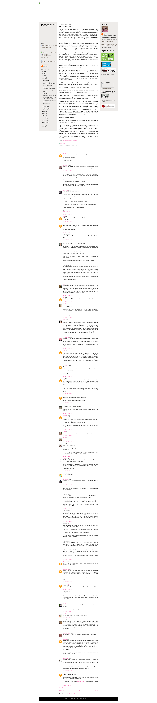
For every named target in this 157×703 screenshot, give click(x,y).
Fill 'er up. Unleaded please (49, 90)
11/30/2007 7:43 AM (67, 637)
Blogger (64, 673)
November (45, 82)
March (44, 118)
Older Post (96, 690)
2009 (43, 75)
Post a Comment (62, 687)
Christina (65, 561)
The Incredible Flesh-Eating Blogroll (107, 75)
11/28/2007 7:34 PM (67, 601)
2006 (43, 125)
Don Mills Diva (66, 479)
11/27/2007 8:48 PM (67, 402)
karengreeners (66, 569)
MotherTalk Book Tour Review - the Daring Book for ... (50, 98)
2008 (43, 77)
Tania (64, 297)
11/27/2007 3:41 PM (67, 295)
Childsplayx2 (65, 658)
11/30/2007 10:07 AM (67, 656)
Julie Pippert (65, 190)
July (44, 111)
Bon (63, 378)
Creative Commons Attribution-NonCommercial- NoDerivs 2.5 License (108, 100)
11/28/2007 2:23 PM (67, 559)
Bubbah (45, 91)
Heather (64, 437)
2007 (43, 78)
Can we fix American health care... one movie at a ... (49, 88)
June (44, 113)
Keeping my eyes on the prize (49, 95)
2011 (43, 71)
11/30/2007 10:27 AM (67, 670)
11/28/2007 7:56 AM (67, 477)
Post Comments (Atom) (70, 693)
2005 (43, 126)
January (45, 122)
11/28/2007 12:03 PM (67, 484)
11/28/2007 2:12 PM (67, 539)
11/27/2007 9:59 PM (67, 435)
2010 (43, 73)
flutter (64, 216)
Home (79, 690)
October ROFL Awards (48, 102)
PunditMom (65, 165)
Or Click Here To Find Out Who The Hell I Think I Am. (109, 45)
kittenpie (64, 284)
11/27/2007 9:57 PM (67, 429)
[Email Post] (76, 145)
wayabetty (65, 639)
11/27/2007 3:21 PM (67, 263)
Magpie (64, 431)
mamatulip (65, 613)
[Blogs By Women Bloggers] (41, 60)
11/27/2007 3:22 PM (67, 282)
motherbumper (66, 337)
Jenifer (64, 303)
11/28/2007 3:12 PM (67, 567)
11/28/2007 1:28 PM (67, 492)
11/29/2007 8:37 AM (67, 611)
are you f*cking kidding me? (70, 140)
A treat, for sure (46, 103)
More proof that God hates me (49, 83)
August (44, 109)
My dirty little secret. (47, 85)
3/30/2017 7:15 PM (67, 685)
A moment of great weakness (49, 100)
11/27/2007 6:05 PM (67, 348)
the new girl (65, 365)
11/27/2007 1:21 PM (67, 163)
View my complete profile (107, 41)
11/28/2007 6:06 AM (67, 471)
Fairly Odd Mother (67, 633)
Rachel (64, 319)
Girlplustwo (65, 405)
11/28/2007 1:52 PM (67, 508)
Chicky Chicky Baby (106, 34)
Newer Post (61, 690)
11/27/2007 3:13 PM (67, 239)
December (45, 80)
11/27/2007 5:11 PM (67, 335)
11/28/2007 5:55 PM (67, 589)
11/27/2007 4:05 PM (67, 301)
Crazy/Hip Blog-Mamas (47, 47)
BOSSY (64, 473)
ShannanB (65, 458)
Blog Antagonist (66, 242)
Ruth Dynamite (66, 224)
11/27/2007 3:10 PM (67, 232)
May (44, 115)
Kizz (64, 619)
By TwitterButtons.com (106, 88)
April (44, 117)
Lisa (64, 443)
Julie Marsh (65, 415)
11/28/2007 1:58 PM (67, 521)
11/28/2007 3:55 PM (67, 581)
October (45, 106)
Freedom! (45, 93)
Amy (64, 396)
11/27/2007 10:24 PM (67, 441)
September (45, 108)
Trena (64, 350)
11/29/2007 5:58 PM (67, 631)
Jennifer (64, 603)
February (45, 120)
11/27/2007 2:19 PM (67, 214)
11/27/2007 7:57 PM (67, 376)
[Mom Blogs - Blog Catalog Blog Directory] (49, 63)
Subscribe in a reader (106, 47)
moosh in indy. (66, 584)
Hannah (64, 153)
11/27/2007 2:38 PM (67, 221)
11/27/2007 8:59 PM (67, 413)
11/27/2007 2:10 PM (67, 170)
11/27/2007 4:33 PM (67, 317)
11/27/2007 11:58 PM (67, 456)
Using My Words (66, 211)
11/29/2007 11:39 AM (67, 617)
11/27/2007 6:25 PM (67, 363)
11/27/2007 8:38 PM (67, 393)
